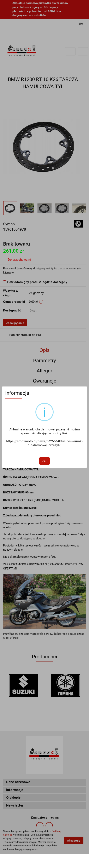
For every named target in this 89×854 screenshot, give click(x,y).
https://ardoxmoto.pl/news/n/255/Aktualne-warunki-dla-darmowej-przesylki (44, 443)
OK (44, 461)
